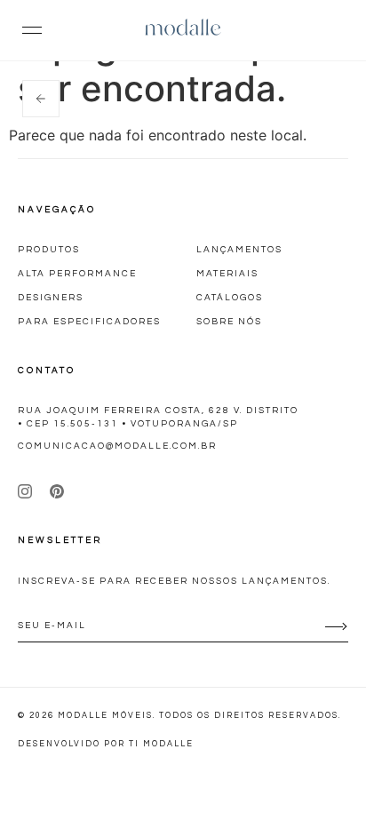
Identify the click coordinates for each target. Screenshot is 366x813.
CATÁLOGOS (229, 297)
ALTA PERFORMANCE (77, 273)
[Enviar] (335, 626)
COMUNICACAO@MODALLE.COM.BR (117, 446)
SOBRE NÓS (229, 321)
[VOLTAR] (41, 98)
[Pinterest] (57, 491)
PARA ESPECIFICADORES (89, 321)
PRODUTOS (49, 249)
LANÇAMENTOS (239, 249)
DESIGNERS (51, 297)
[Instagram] (25, 491)
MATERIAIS (227, 273)
